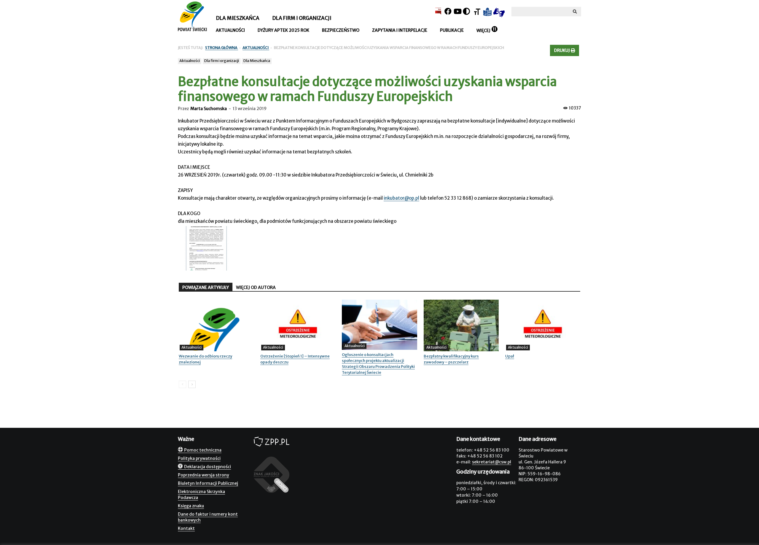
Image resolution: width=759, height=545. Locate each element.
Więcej (483, 30)
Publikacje (452, 30)
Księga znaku (191, 506)
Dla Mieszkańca (256, 60)
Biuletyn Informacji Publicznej (208, 483)
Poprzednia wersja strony (203, 475)
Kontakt (186, 528)
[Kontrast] (466, 11)
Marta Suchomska (208, 108)
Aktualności (230, 30)
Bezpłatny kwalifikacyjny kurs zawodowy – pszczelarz (451, 359)
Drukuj (562, 50)
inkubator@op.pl (401, 198)
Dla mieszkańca (237, 18)
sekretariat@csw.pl (491, 462)
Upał (509, 356)
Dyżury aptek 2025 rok (283, 30)
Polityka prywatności (199, 458)
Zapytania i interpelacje (399, 30)
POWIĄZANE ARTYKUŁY (205, 287)
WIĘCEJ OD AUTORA (256, 287)
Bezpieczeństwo (340, 30)
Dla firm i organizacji (301, 18)
